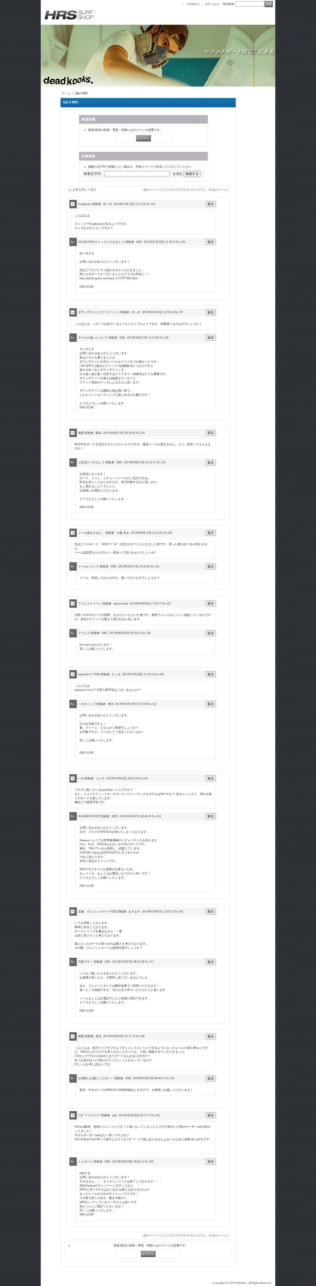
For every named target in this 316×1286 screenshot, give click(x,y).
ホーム (66, 93)
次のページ (220, 189)
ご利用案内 (192, 4)
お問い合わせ (212, 4)
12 (201, 189)
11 (197, 189)
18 (209, 189)
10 (192, 189)
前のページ (150, 189)
